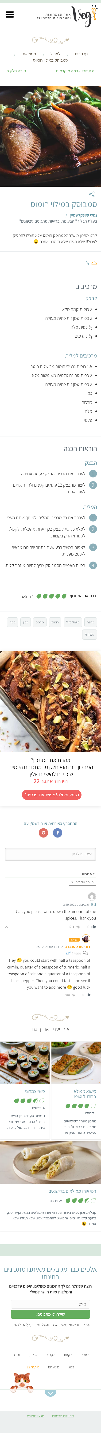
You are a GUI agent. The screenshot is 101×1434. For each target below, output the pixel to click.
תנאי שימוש (35, 1416)
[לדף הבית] (70, 17)
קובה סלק (18, 71)
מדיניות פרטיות (63, 1416)
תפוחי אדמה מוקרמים (73, 71)
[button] (9, 14)
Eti (68, 953)
